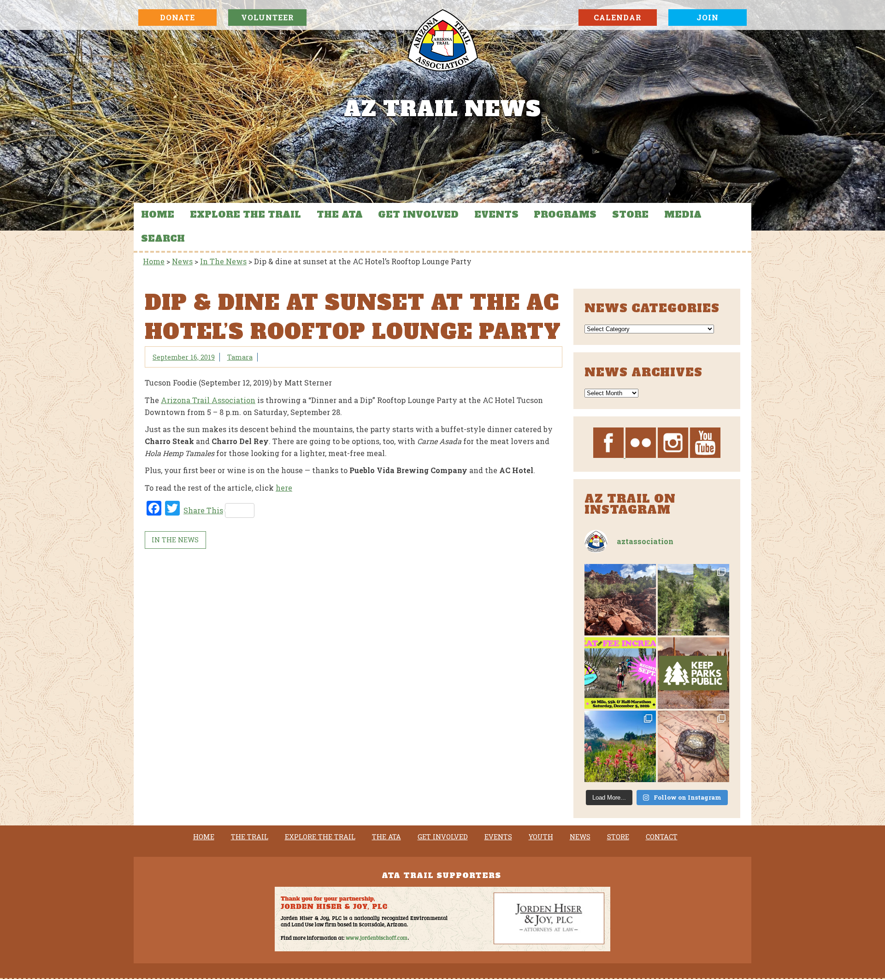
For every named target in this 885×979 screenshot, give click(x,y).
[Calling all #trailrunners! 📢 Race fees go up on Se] (620, 673)
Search (163, 238)
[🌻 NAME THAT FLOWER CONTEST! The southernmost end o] (620, 746)
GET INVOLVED (418, 214)
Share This (203, 510)
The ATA (340, 214)
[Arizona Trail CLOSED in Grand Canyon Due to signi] (620, 599)
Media (683, 214)
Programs (565, 214)
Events (496, 214)
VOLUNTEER (267, 17)
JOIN (707, 17)
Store (630, 214)
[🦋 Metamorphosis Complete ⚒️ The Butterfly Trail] (693, 599)
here (284, 487)
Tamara (240, 357)
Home (157, 214)
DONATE (177, 17)
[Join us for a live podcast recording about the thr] (693, 673)
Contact (662, 837)
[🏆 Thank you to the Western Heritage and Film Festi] (693, 746)
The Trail (249, 837)
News (580, 837)
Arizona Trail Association (208, 400)
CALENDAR (618, 17)
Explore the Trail (245, 214)
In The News (175, 539)
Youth (541, 837)
